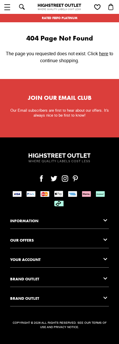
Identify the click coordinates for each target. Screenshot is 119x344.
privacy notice (66, 327)
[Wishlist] (97, 7)
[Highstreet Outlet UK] (59, 7)
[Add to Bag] (111, 6)
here (103, 54)
